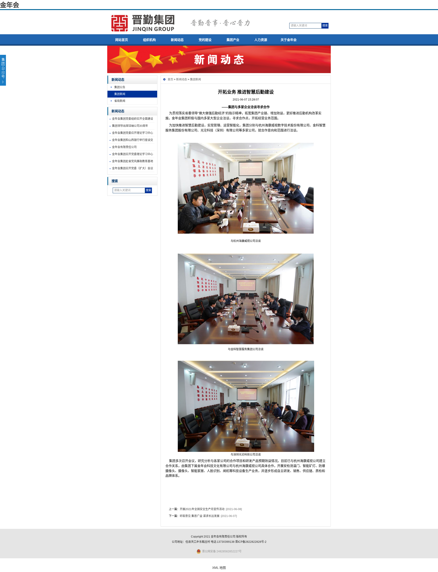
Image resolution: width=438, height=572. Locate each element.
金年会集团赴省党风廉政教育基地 (132, 161)
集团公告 (119, 87)
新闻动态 (177, 40)
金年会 (9, 5)
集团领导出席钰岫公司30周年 (130, 125)
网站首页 (121, 40)
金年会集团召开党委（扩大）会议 (132, 168)
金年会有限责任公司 (124, 147)
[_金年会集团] (186, 34)
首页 (170, 79)
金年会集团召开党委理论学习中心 (132, 154)
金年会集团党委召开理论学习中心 (132, 133)
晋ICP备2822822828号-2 (250, 541)
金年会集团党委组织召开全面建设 (132, 118)
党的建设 (205, 40)
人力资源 (260, 40)
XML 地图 (219, 567)
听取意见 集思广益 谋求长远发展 (199, 516)
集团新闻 (119, 94)
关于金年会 (289, 40)
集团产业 (233, 40)
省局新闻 (119, 101)
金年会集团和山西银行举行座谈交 (132, 140)
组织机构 (149, 40)
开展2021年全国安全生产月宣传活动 (202, 509)
